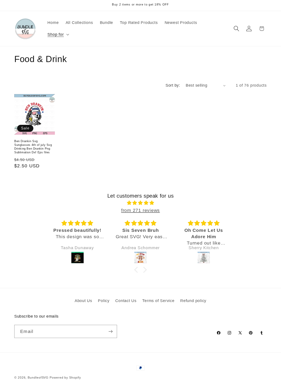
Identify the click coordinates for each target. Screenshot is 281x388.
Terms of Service (158, 301)
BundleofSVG (38, 377)
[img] (140, 203)
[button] (58, 34)
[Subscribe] (110, 331)
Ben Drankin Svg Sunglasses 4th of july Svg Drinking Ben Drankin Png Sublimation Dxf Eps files (33, 146)
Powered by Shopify (65, 377)
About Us (83, 301)
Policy (104, 301)
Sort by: (173, 85)
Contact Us (126, 301)
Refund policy (193, 301)
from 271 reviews (140, 210)
